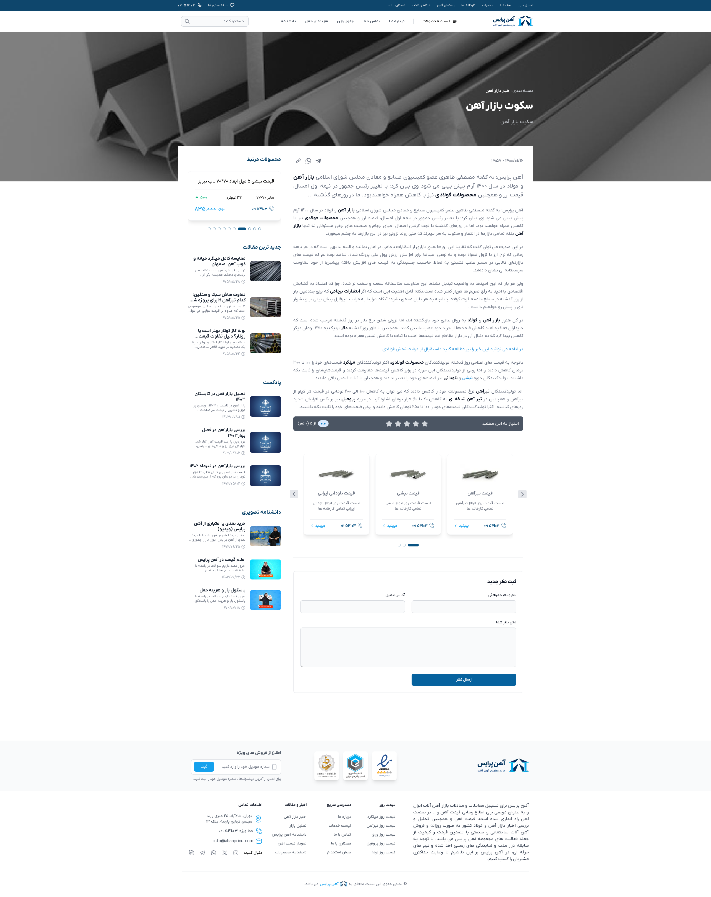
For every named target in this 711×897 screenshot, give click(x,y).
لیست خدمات (340, 825)
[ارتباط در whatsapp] (213, 853)
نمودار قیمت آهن (292, 843)
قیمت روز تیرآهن (381, 825)
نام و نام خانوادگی (502, 595)
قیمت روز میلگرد (381, 816)
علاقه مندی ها (218, 5)
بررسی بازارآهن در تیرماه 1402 (217, 466)
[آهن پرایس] (471, 765)
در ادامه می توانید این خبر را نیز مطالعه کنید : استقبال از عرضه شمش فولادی (452, 349)
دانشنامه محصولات (291, 852)
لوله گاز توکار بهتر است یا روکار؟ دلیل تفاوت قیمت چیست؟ (222, 336)
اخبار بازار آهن (497, 91)
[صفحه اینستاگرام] (236, 853)
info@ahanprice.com (233, 841)
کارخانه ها (468, 5)
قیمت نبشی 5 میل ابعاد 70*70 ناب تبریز (236, 181)
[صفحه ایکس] (224, 853)
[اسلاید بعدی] (522, 494)
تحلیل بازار (525, 5)
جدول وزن (345, 21)
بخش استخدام (339, 852)
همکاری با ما (396, 5)
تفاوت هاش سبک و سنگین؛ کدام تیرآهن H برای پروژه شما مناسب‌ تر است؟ (218, 300)
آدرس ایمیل (395, 595)
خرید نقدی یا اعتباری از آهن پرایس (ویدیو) (220, 526)
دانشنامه (288, 21)
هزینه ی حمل (316, 21)
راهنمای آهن (446, 5)
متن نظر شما (506, 622)
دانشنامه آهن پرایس (289, 834)
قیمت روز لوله (383, 852)
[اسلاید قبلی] (294, 494)
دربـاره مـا (396, 21)
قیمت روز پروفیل (381, 843)
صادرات (487, 5)
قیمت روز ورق (383, 834)
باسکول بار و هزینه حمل (222, 590)
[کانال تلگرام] (202, 853)
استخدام (505, 5)
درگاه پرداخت (421, 5)
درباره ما (344, 816)
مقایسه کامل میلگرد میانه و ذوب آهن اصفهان (219, 261)
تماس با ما (371, 21)
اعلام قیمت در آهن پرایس (222, 560)
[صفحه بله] (191, 852)
